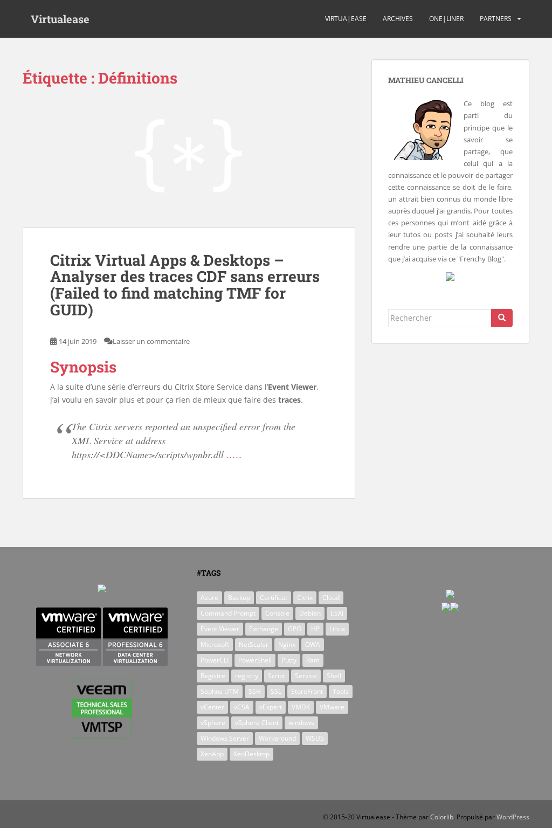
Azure (209, 597)
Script (276, 675)
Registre (213, 675)
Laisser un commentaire (151, 341)
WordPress (512, 817)
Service (306, 675)
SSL (276, 691)
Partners (496, 18)
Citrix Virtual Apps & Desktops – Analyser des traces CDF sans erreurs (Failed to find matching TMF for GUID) (185, 285)
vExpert (270, 707)
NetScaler (253, 644)
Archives (398, 18)
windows (301, 722)
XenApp (212, 753)
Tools (341, 691)
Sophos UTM (220, 691)
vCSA (242, 707)
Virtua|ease (346, 18)
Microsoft (215, 644)
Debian (310, 613)
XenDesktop (251, 753)
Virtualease (60, 19)
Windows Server (225, 738)
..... (234, 454)
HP (315, 628)
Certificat (273, 597)
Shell (334, 675)
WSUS (315, 738)
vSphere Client (257, 722)
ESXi (336, 613)
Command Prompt (228, 613)
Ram (313, 660)
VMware (332, 707)
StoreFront (307, 691)
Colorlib (441, 817)
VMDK (301, 707)
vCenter (212, 707)
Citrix (305, 597)
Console (277, 613)
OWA (312, 644)
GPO (294, 628)
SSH (255, 691)
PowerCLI (215, 660)
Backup (239, 597)
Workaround (277, 738)
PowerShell (255, 660)
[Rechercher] (502, 318)
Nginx (286, 644)
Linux (337, 628)
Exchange (263, 628)
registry (246, 675)
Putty (288, 660)
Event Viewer (220, 628)
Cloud (331, 597)
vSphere (213, 722)
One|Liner (446, 18)
